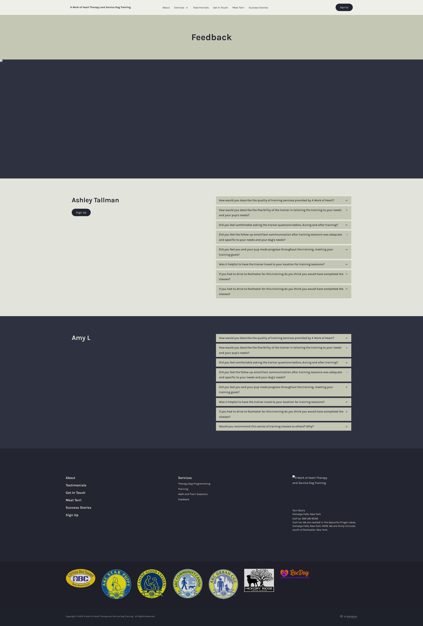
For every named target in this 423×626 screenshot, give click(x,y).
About (166, 7)
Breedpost (352, 616)
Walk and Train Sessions (193, 494)
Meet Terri (238, 7)
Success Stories (258, 7)
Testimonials (201, 7)
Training (183, 489)
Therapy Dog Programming (194, 483)
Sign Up (344, 7)
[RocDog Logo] (295, 574)
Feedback (183, 499)
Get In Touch (220, 7)
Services (179, 7)
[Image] (259, 580)
